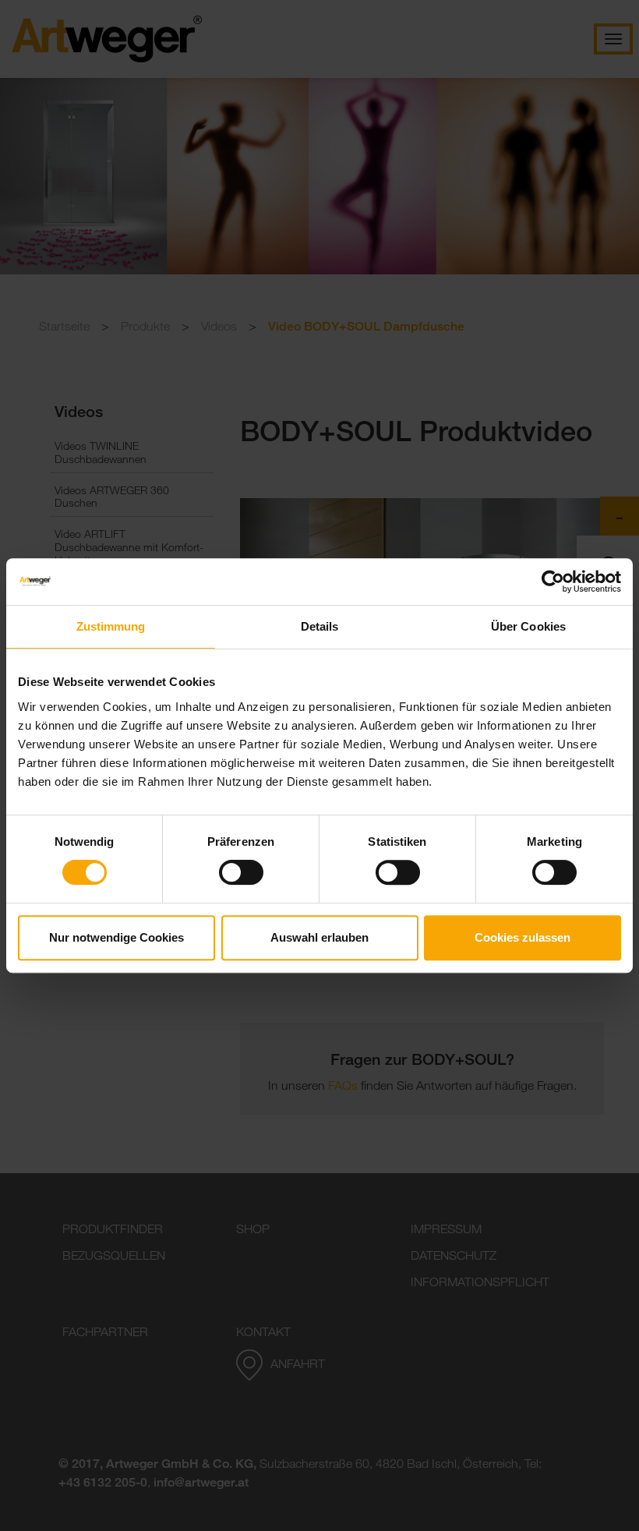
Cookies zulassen (522, 937)
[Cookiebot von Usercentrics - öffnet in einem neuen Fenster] (553, 581)
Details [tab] (320, 626)
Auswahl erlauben (319, 937)
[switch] (241, 872)
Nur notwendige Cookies (116, 937)
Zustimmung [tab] (111, 626)
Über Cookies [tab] (528, 626)
